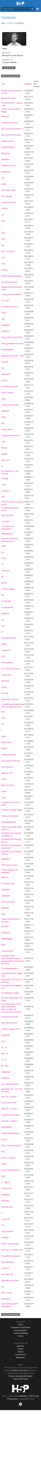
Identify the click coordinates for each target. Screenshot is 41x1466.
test (2, 368)
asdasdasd (5, 325)
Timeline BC (6, 650)
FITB (3, 233)
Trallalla (4, 478)
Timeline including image (11, 810)
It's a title (5, 300)
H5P (20, 1388)
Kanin (3, 945)
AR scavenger (6, 196)
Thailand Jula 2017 (8, 638)
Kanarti (4, 1139)
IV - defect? (5, 1182)
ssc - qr (4, 1047)
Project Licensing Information (20, 1376)
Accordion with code (9, 386)
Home (20, 1324)
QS (2, 552)
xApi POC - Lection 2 (9, 1121)
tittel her (4, 877)
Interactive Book (8, 147)
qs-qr (3, 1041)
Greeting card (6, 1207)
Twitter (20, 1349)
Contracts (5, 1268)
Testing (4, 208)
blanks (4, 791)
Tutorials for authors (10, 306)
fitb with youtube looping (11, 276)
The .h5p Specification (10, 1084)
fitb (2, 245)
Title (3, 84)
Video (3, 399)
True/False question (9, 968)
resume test (6, 675)
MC (2, 595)
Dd (2, 1286)
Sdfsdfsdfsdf (6, 1127)
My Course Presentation (11, 135)
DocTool (4, 693)
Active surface (7, 429)
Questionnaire (7, 767)
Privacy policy (12, 1399)
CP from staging (8, 589)
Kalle (3, 914)
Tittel (3, 313)
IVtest (3, 558)
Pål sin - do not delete (10, 1243)
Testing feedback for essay (12, 343)
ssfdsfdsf (5, 1237)
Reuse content (7, 392)
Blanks (4, 748)
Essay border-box (8, 202)
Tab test (4, 362)
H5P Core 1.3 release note (12, 1250)
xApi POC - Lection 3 (9, 1108)
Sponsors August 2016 (10, 1029)
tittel (3, 178)
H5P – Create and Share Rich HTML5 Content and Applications (20, 4)
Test (3, 441)
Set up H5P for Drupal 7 (11, 668)
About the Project (20, 1379)
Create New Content (10, 76)
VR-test (4, 448)
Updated (27, 84)
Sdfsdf (3, 1164)
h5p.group (5, 153)
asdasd (4, 454)
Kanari (4, 644)
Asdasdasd (5, 859)
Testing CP (5, 491)
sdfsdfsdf (5, 116)
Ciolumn (4, 380)
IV (2, 632)
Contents (10, 23)
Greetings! (5, 1035)
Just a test (5, 521)
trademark (22, 1396)
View (3, 23)
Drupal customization (10, 1133)
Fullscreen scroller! (9, 165)
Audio (3, 546)
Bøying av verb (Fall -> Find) (12, 356)
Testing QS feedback (9, 816)
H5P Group (34, 1396)
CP (2, 466)
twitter (4, 184)
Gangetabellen (7, 349)
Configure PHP (7, 607)
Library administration (10, 1170)
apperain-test (7, 773)
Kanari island (6, 742)
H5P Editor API (7, 1274)
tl (1, 1213)
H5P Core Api (6, 1293)
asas (3, 711)
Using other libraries (9, 1016)
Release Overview (8, 98)
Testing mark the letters (11, 294)
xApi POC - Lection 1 (9, 1096)
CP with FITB (6, 1188)
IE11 (3, 1225)
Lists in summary (8, 1158)
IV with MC (5, 1219)
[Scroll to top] (20, 1406)
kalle (3, 718)
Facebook (20, 1346)
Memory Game (7, 515)
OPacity (4, 270)
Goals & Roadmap (20, 1333)
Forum (20, 1336)
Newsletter (20, 1357)
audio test (5, 460)
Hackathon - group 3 (9, 699)
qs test (4, 583)
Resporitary (6, 171)
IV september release (10, 993)
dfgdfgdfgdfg (6, 938)
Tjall (3, 319)
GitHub (20, 1352)
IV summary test (8, 883)
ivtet (3, 1176)
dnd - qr (4, 1053)
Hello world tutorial (9, 1023)
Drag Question (7, 1231)
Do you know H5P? (9, 1102)
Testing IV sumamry (9, 122)
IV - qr (3, 1059)
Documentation (7, 1262)
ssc (2, 619)
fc (2, 730)
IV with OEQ (6, 601)
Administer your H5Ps (10, 1280)
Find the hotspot (8, 902)
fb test (4, 779)
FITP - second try (8, 251)
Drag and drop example (11, 1256)
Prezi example (7, 662)
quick (3, 736)
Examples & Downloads (20, 1327)
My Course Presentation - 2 (12, 129)
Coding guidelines (8, 754)
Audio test (5, 570)
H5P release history (9, 865)
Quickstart (5, 1299)
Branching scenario (9, 282)
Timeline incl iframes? (10, 405)
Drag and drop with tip (10, 761)
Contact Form (20, 1354)
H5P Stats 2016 (7, 785)
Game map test (7, 141)
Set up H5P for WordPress (12, 337)
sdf (2, 214)
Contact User (8, 68)
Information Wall (8, 190)
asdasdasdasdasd (8, 822)
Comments (19, 23)
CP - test (4, 1066)
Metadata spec (7, 533)
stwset (4, 687)
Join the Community (19, 1370)
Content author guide (10, 1115)
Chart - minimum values (11, 1145)
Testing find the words (10, 435)
